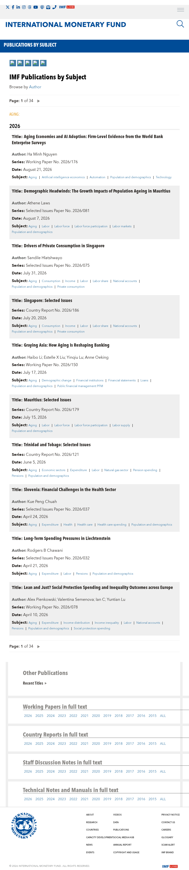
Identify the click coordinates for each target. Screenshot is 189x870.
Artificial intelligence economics (63, 177)
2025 (39, 716)
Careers (166, 830)
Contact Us (168, 822)
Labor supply (121, 425)
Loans (144, 380)
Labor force (62, 226)
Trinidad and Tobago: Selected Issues (57, 444)
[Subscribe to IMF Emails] (48, 7)
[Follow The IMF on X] (8, 7)
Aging (33, 177)
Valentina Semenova (76, 599)
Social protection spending (92, 628)
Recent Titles (33, 683)
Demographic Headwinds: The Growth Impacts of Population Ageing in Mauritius (97, 190)
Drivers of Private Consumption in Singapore (64, 245)
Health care (85, 524)
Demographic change (56, 380)
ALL (163, 716)
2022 (73, 716)
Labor (45, 226)
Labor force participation (91, 226)
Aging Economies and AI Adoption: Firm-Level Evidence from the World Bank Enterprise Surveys (87, 139)
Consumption (51, 281)
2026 (28, 716)
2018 (119, 716)
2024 (51, 716)
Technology (164, 177)
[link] (13, 63)
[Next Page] (37, 101)
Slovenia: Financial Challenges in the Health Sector (70, 489)
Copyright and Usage (126, 852)
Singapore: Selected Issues (48, 300)
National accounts (125, 281)
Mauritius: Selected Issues (47, 399)
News (89, 845)
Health (67, 524)
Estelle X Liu (54, 357)
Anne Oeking (97, 357)
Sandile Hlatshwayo (44, 257)
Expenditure (78, 470)
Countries (92, 830)
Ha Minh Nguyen (42, 154)
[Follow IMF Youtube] (35, 7)
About (90, 815)
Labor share (100, 281)
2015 (153, 716)
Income (70, 281)
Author (35, 87)
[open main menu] (180, 10)
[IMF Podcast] (42, 7)
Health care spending (111, 524)
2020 (96, 716)
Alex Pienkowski (41, 599)
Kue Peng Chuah (42, 501)
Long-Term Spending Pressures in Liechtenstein (67, 538)
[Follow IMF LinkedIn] (18, 7)
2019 (107, 716)
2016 (141, 716)
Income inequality (107, 622)
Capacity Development (99, 837)
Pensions (17, 476)
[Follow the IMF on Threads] (29, 7)
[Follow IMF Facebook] (13, 7)
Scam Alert (168, 845)
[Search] (180, 24)
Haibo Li (34, 357)
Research (91, 822)
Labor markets (121, 226)
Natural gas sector (116, 470)
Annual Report (122, 845)
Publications (121, 830)
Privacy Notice (170, 815)
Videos (117, 815)
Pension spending (145, 470)
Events (90, 852)
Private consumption (71, 286)
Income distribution (76, 622)
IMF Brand (167, 852)
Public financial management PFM (80, 386)
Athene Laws (38, 203)
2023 (62, 716)
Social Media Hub (123, 837)
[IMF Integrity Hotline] (54, 7)
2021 (85, 716)
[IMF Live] (170, 865)
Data (116, 822)
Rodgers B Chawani (45, 550)
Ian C (100, 599)
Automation (97, 177)
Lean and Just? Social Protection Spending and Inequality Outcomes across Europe (98, 587)
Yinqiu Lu (75, 357)
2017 (130, 716)
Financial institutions (89, 380)
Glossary (167, 837)
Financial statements (122, 380)
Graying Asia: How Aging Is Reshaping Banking (67, 344)
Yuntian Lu (116, 599)
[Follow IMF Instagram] (24, 7)
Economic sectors (53, 470)
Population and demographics (130, 177)
